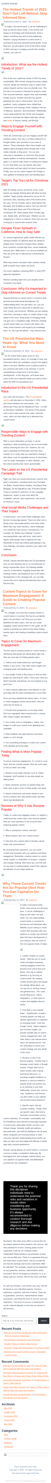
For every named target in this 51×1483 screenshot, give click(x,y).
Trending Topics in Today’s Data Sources (21, 1344)
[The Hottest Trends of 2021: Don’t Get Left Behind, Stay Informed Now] (3, 25)
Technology (8, 1447)
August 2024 (9, 1420)
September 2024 (10, 1416)
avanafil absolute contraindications (17, 1394)
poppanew (36, 22)
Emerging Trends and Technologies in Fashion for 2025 (26, 1348)
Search (5, 1316)
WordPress (17, 1481)
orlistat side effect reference (14, 1387)
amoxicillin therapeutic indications (17, 1380)
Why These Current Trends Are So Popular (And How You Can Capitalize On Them (24, 890)
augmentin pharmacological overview (18, 1373)
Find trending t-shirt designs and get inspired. (22, 1340)
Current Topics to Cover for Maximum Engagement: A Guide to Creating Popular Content (25, 598)
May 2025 (8, 1408)
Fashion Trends (10, 1439)
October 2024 (9, 1412)
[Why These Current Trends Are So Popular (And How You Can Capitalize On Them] (10, 903)
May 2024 (8, 1424)
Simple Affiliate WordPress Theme (35, 1481)
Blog (6, 1435)
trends (9, 120)
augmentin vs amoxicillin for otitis (17, 1366)
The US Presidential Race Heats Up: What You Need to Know (23, 343)
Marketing (8, 1443)
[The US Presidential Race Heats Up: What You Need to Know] (3, 354)
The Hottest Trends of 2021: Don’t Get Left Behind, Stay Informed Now (25, 13)
